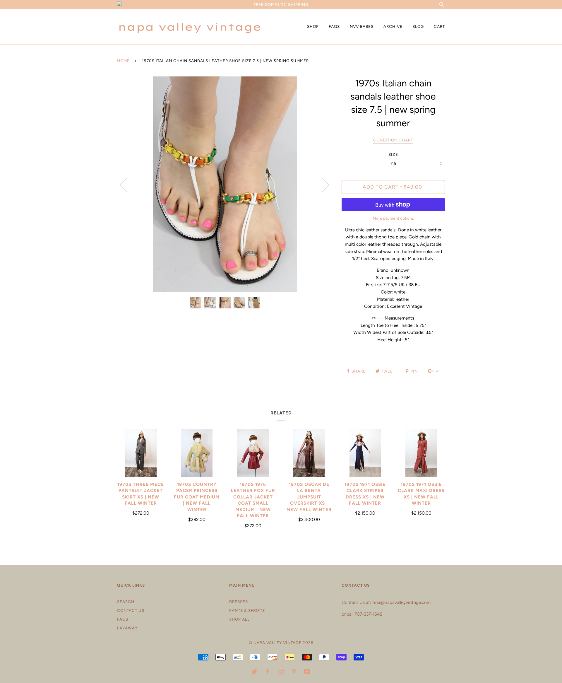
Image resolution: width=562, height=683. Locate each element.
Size (393, 154)
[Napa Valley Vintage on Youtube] (307, 672)
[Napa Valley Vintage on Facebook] (268, 672)
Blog (418, 26)
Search (125, 601)
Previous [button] (127, 184)
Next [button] (322, 184)
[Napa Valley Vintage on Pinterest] (294, 672)
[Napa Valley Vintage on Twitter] (254, 672)
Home (123, 60)
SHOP (313, 26)
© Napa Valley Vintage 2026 (281, 642)
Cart (439, 26)
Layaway (127, 628)
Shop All (239, 619)
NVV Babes (361, 26)
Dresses (238, 601)
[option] (225, 184)
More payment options (393, 218)
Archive (392, 26)
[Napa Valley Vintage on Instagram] (281, 672)
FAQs (334, 26)
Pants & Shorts (247, 610)
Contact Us (130, 610)
